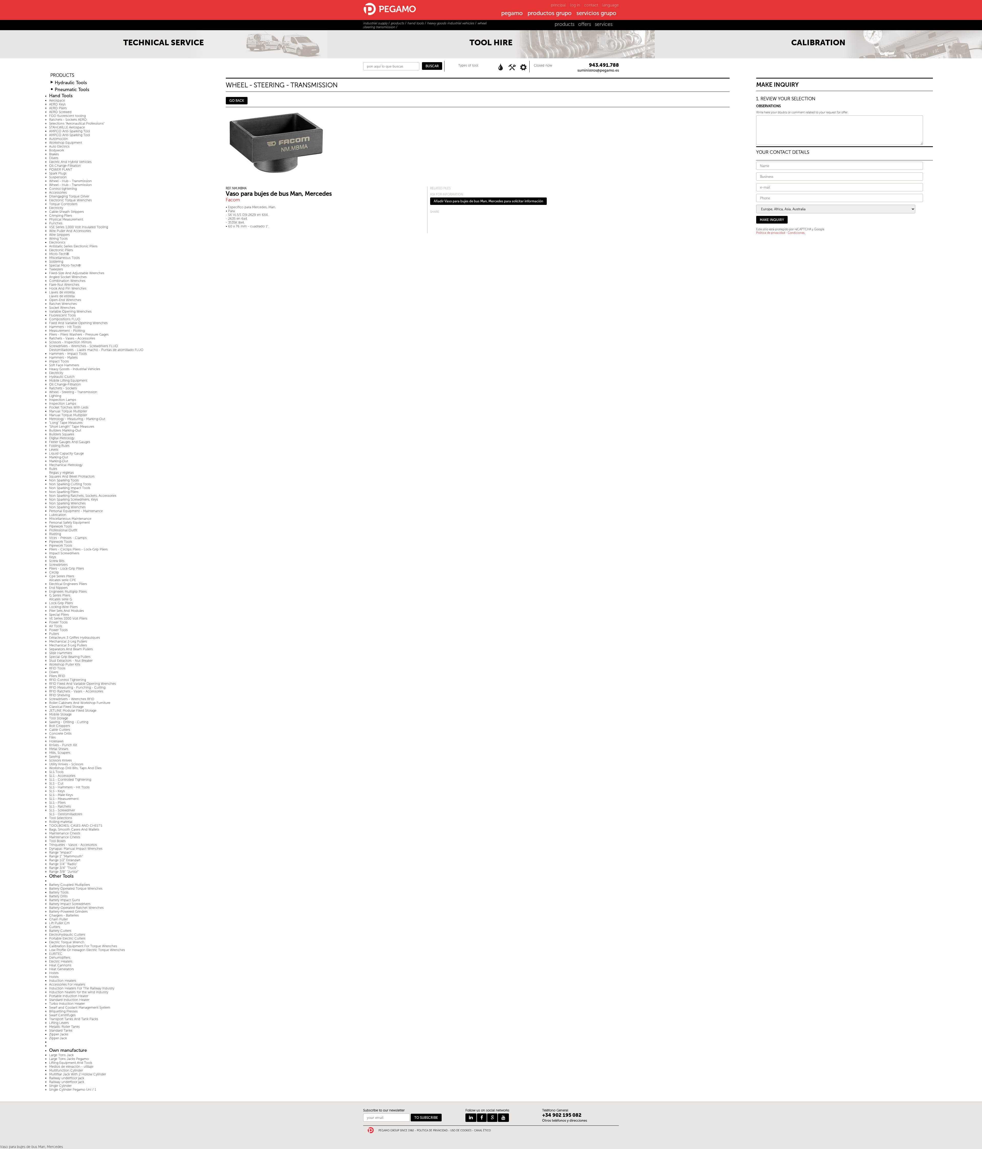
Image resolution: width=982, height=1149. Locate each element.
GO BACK (236, 101)
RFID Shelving (59, 695)
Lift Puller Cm (59, 923)
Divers (53, 158)
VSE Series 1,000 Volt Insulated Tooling (78, 227)
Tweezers (56, 269)
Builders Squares (61, 434)
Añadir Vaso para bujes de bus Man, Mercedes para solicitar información (488, 201)
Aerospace (57, 100)
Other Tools (61, 876)
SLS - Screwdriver (62, 810)
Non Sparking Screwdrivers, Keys (73, 499)
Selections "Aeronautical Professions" (77, 123)
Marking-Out (58, 457)
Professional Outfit (63, 530)
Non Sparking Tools (64, 480)
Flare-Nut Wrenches (64, 284)
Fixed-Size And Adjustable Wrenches (76, 273)
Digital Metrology (61, 438)
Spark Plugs (57, 173)
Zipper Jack (58, 1038)
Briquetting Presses (63, 1011)
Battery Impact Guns (64, 900)
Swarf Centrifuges (62, 1015)
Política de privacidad (770, 233)
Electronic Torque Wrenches (70, 200)
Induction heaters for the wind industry (78, 992)
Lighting (55, 396)
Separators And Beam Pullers (71, 649)
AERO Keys (57, 104)
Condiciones (796, 233)
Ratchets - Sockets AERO (68, 119)
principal (558, 5)
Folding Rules (59, 446)
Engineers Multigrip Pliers (68, 591)
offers (584, 24)
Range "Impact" (60, 852)
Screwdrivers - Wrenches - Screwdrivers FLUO (83, 346)
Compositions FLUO (64, 319)
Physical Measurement (66, 219)
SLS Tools (56, 772)
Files (52, 737)
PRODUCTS (62, 75)
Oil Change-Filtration (65, 166)
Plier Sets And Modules (66, 611)
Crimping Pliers (60, 215)
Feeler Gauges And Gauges (69, 442)
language (610, 5)
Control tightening (63, 189)
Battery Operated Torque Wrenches (76, 888)
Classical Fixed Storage (66, 707)
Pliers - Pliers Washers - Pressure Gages (79, 334)
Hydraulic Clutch (62, 377)
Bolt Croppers (59, 726)
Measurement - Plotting (67, 331)
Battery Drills (58, 896)
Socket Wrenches (62, 308)
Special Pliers (59, 614)
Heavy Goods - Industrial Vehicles (74, 369)
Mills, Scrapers (59, 753)
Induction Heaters (62, 980)
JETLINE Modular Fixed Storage (72, 710)
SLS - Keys (57, 791)
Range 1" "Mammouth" (66, 856)
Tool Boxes (57, 841)
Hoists (54, 973)
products (564, 24)
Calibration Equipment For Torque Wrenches (83, 946)
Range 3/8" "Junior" (64, 872)
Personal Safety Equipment (69, 522)
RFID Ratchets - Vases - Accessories (76, 691)
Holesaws (56, 741)
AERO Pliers (58, 108)
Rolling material (60, 822)
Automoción (58, 139)
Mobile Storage (60, 714)
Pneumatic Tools (72, 89)
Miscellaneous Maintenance (70, 519)
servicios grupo (596, 13)
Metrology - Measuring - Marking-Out (77, 419)
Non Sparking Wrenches (67, 503)
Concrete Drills (60, 733)
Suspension (58, 177)
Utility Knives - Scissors (66, 764)
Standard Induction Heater (69, 1000)
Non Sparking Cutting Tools (70, 484)
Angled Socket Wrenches (68, 277)
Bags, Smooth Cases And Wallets (74, 829)
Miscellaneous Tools (64, 258)
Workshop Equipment (65, 143)
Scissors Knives (60, 760)
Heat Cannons (60, 965)
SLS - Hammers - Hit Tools (69, 787)
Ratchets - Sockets (63, 388)
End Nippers (58, 588)
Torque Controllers (63, 204)
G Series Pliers (59, 595)
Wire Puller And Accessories (70, 231)
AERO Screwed (60, 112)
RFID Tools (57, 668)
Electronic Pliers (61, 250)
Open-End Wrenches (65, 300)
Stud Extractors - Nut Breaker (71, 660)
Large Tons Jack (61, 1055)
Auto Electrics (59, 146)
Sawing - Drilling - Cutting (68, 722)
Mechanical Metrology (65, 465)
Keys (52, 557)
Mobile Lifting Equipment (68, 380)
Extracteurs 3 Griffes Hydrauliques (74, 637)
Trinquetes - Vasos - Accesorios (73, 845)
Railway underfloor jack (66, 1078)
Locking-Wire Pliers (63, 607)
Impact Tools (59, 361)
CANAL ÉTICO (482, 1130)
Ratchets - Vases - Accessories (72, 338)
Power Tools (58, 622)
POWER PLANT (60, 169)
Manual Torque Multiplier (68, 411)
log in (575, 5)
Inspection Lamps (62, 400)
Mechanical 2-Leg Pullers (68, 641)
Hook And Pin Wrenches (67, 288)
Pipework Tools (60, 526)
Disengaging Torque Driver (69, 196)
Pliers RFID (57, 676)
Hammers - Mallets (63, 357)
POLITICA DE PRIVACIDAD (432, 1130)
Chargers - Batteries (64, 915)
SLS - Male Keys (61, 795)
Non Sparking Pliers (64, 492)
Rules (53, 469)
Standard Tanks (60, 1030)
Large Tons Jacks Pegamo (69, 1059)
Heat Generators (61, 969)
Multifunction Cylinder (66, 1070)
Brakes (54, 154)
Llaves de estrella (62, 292)
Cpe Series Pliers (61, 576)
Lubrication (57, 515)
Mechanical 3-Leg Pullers (68, 645)
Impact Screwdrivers (64, 553)
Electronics (57, 242)
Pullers (54, 634)
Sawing (54, 756)
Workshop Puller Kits (64, 664)
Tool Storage (58, 718)
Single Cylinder (60, 1086)
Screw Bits (56, 561)
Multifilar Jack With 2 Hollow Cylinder (77, 1074)
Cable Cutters (59, 730)
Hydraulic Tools (71, 82)
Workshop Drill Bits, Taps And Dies (75, 768)
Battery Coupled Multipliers (69, 885)
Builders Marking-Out (65, 430)
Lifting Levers (59, 1023)
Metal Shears (58, 749)
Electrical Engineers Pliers (68, 584)
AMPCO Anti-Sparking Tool (69, 131)
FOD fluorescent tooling (67, 116)
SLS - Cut (56, 783)
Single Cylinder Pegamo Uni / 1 (72, 1089)
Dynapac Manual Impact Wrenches (76, 848)
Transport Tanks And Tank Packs (73, 1019)
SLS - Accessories (62, 776)
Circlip (54, 572)
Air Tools (55, 626)
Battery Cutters (60, 931)
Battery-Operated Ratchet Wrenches (76, 908)
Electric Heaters (60, 961)
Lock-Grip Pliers (61, 603)
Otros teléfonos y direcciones (564, 1120)
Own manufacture (68, 1050)
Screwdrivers (58, 565)
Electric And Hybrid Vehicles (70, 162)
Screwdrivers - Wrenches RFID (71, 699)
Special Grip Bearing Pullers (70, 657)
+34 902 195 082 (562, 1115)
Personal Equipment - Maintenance (76, 511)
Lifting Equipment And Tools (70, 1063)
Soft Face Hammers (64, 365)
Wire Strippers (59, 235)
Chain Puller (58, 919)
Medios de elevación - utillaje (71, 1066)
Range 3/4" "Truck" (63, 868)
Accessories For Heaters (67, 984)
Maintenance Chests (64, 833)
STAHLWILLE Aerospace (67, 127)
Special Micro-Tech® (65, 265)
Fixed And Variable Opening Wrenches (78, 323)
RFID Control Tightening (67, 680)
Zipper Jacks (58, 1034)
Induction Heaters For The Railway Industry (81, 988)
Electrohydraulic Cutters (67, 934)
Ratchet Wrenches (63, 304)
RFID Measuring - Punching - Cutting (77, 687)
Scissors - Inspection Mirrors (70, 342)
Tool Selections (60, 818)
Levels (53, 449)
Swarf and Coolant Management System (79, 1007)
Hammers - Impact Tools (68, 354)
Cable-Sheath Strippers (66, 212)
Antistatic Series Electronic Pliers (73, 246)
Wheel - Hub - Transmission (70, 181)
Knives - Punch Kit (63, 745)
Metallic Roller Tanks (64, 1027)
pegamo (512, 13)
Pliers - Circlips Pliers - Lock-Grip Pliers (78, 549)
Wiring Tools (58, 238)
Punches (55, 223)
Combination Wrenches (67, 281)
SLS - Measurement (64, 799)
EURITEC (55, 954)
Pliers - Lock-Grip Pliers (66, 568)
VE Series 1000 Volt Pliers (68, 618)
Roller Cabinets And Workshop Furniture (79, 703)
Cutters (54, 927)
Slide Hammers (60, 653)
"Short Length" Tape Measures (71, 426)
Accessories (58, 192)
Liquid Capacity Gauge (66, 453)
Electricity (56, 208)
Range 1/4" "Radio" (63, 864)
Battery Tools (59, 892)
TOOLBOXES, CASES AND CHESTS (75, 825)
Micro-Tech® (59, 254)
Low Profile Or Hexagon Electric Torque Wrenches (87, 950)
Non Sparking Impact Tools (69, 488)
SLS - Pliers (57, 802)
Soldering (56, 261)
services (603, 24)
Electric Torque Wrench (66, 942)
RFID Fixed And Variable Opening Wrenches (82, 684)
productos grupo (550, 13)
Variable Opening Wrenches (70, 311)
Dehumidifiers (59, 957)
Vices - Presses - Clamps (68, 538)
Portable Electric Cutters (67, 938)
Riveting (55, 534)
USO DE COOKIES (460, 1130)
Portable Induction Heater (68, 996)
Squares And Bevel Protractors (72, 476)
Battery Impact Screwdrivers (70, 904)
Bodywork (56, 150)
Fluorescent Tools (62, 315)
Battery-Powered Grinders (68, 911)
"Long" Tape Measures (66, 423)
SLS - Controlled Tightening (70, 779)
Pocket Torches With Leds (68, 407)
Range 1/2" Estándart (64, 860)
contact (591, 5)
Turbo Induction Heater (67, 1004)
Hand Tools (61, 95)
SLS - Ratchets (60, 806)
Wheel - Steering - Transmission (73, 392)
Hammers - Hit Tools (65, 327)
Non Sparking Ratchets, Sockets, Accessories (82, 496)
